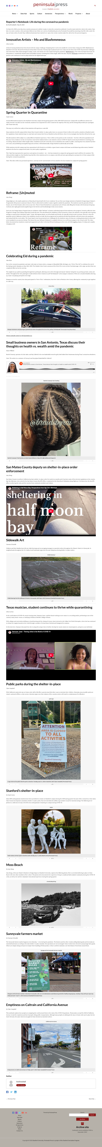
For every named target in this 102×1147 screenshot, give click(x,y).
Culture (19, 1121)
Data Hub (19, 1117)
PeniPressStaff (21, 1081)
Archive (82, 1119)
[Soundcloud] (17, 6)
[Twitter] (12, 6)
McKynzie (75, 53)
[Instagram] (9, 6)
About (19, 1129)
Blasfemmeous (70, 51)
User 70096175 (9, 376)
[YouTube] (14, 6)
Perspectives (19, 1125)
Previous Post (10, 1098)
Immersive (19, 1123)
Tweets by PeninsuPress (50, 1112)
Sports (19, 1119)
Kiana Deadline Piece (16, 376)
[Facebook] (7, 6)
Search (82, 1112)
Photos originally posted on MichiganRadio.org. (19, 335)
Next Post (92, 1098)
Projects (19, 1127)
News (19, 1115)
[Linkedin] (15, 1092)
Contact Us (20, 1130)
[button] (95, 6)
